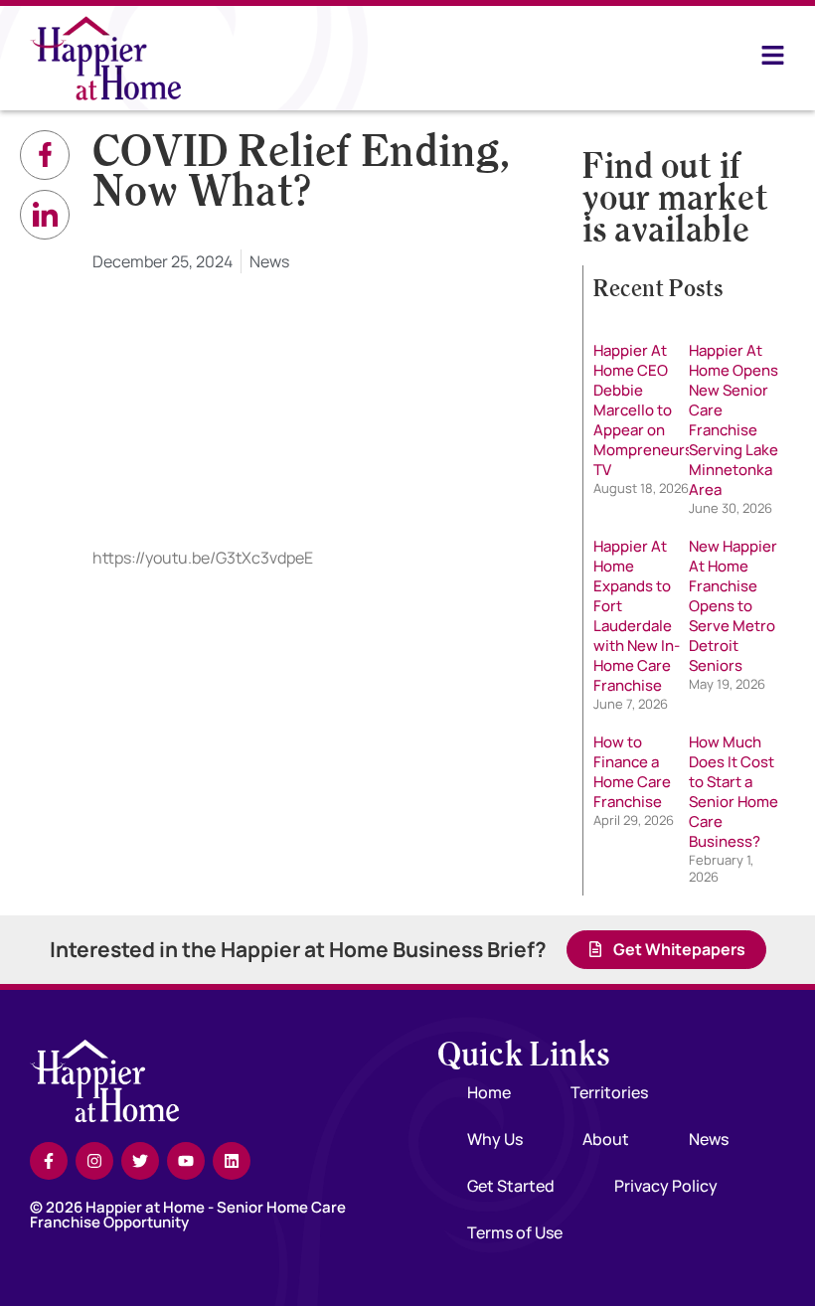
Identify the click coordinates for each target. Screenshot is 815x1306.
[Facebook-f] (49, 1161)
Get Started (511, 1186)
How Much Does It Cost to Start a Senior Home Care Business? (733, 792)
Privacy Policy (666, 1186)
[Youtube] (186, 1161)
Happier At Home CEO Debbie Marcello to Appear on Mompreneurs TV (643, 410)
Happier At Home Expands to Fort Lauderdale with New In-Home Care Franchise (636, 616)
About (605, 1139)
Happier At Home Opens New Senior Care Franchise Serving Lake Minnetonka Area (733, 420)
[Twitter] (140, 1161)
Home (489, 1092)
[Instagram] (94, 1161)
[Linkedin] (231, 1161)
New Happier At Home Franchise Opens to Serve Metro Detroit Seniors (733, 606)
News (269, 261)
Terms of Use (515, 1232)
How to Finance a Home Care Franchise (632, 772)
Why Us (495, 1139)
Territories (609, 1092)
